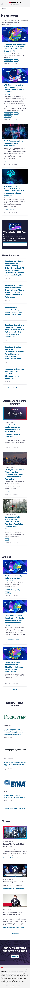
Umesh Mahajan (9, 580)
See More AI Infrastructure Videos (13, 858)
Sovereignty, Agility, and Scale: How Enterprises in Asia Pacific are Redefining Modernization (14, 521)
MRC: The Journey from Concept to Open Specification (13, 143)
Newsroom (15, 5)
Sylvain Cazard (8, 528)
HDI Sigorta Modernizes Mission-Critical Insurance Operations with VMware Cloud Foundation (14, 474)
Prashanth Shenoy (8, 195)
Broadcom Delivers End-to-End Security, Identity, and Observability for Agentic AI (15, 373)
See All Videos (15, 933)
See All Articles (15, 690)
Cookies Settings (14, 986)
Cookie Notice (13, 983)
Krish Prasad (7, 94)
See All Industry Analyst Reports (15, 808)
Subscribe (15, 956)
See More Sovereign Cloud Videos (13, 927)
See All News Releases (15, 388)
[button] (15, 832)
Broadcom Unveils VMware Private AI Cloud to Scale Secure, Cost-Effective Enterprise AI (14, 667)
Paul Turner (8, 625)
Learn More (15, 244)
